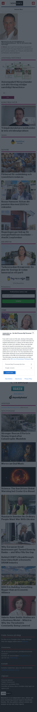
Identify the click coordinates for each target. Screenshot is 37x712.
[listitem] (18, 364)
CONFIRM (9, 372)
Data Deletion (8, 378)
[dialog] (18, 356)
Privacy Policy (28, 378)
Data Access (18, 378)
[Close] (33, 333)
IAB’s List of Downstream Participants (20, 359)
